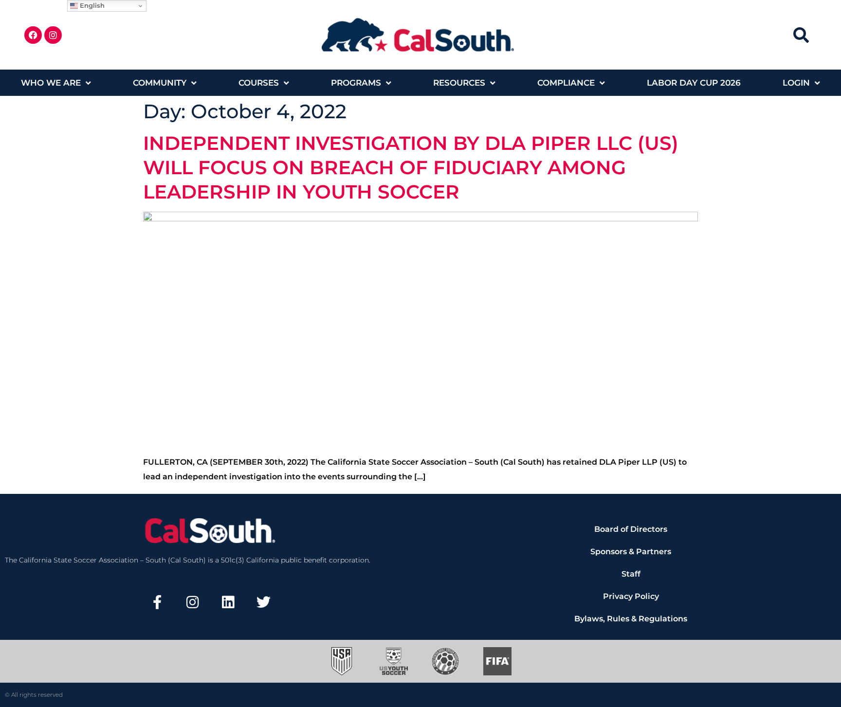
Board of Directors (630, 529)
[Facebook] (33, 35)
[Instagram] (53, 35)
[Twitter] (263, 602)
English (91, 5)
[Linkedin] (228, 602)
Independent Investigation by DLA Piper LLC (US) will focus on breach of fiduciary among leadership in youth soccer (410, 167)
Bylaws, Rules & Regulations (630, 618)
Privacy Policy (631, 596)
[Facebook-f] (157, 602)
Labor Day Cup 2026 (694, 83)
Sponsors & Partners (630, 551)
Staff (631, 574)
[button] (801, 35)
